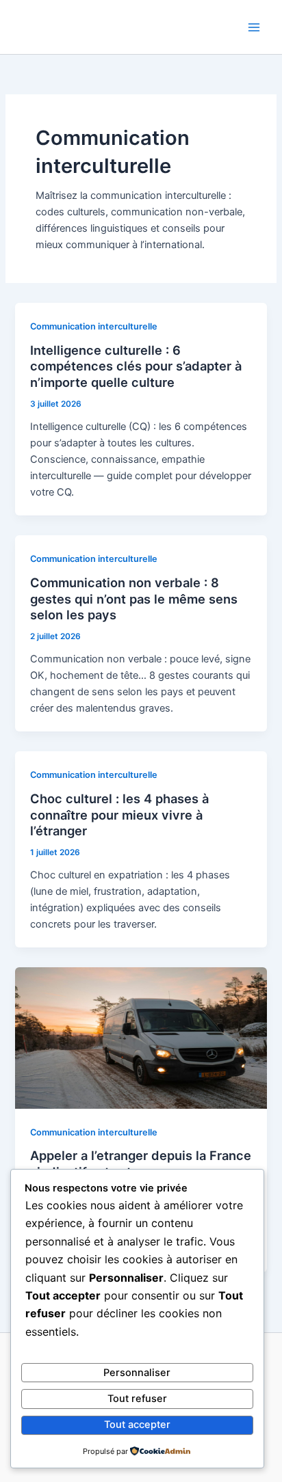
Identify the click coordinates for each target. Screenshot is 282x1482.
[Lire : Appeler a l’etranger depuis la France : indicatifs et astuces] (140, 1038)
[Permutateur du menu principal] (254, 27)
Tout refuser (137, 1398)
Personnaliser (136, 1372)
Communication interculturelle (93, 326)
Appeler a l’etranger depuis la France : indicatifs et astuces (140, 1163)
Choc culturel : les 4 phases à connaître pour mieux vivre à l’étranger (119, 814)
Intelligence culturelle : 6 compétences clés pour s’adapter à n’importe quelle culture (136, 366)
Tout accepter (137, 1424)
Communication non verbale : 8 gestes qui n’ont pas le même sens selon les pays (134, 598)
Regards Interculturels (99, 26)
